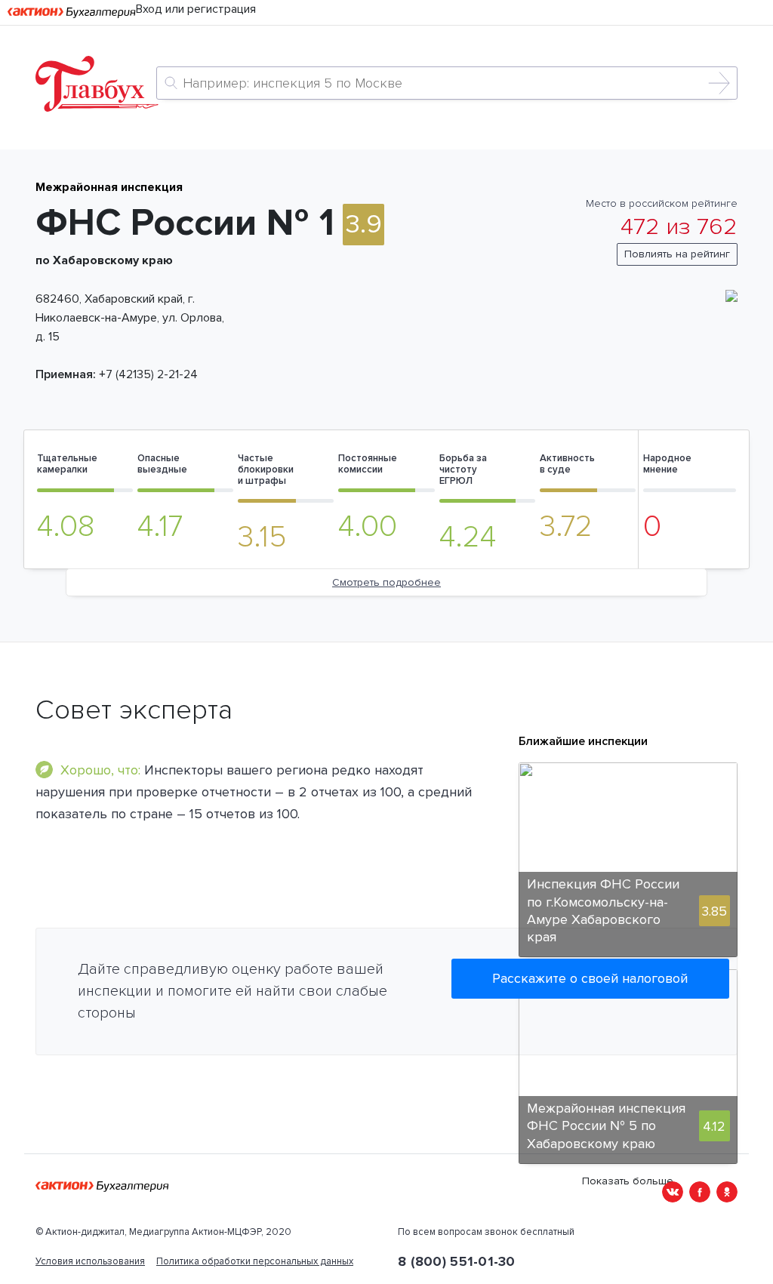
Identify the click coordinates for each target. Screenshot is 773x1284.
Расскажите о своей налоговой (590, 978)
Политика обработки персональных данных (254, 1261)
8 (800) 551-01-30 (457, 1261)
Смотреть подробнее (386, 582)
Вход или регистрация (196, 9)
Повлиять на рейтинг (677, 254)
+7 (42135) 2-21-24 (148, 374)
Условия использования (90, 1261)
